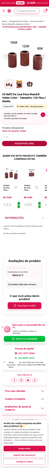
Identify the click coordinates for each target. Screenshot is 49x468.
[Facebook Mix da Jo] (14, 380)
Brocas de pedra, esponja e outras (15, 24)
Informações (14, 218)
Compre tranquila (15, 398)
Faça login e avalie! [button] (27, 305)
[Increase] (10, 204)
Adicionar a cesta (19, 205)
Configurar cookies (24, 462)
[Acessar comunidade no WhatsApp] (24, 339)
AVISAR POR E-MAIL (24, 143)
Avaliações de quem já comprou (18, 408)
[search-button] (17, 10)
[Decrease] (4, 204)
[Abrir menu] (3, 11)
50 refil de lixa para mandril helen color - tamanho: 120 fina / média (24, 28)
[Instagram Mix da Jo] (21, 380)
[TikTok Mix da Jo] (34, 380)
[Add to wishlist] (16, 189)
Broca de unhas (37, 21)
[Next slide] (43, 56)
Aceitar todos (24, 448)
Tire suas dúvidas (15, 390)
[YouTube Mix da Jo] (28, 380)
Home (4, 21)
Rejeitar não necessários (24, 455)
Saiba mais (43, 114)
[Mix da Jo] (9, 11)
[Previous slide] (5, 56)
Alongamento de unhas (18, 21)
